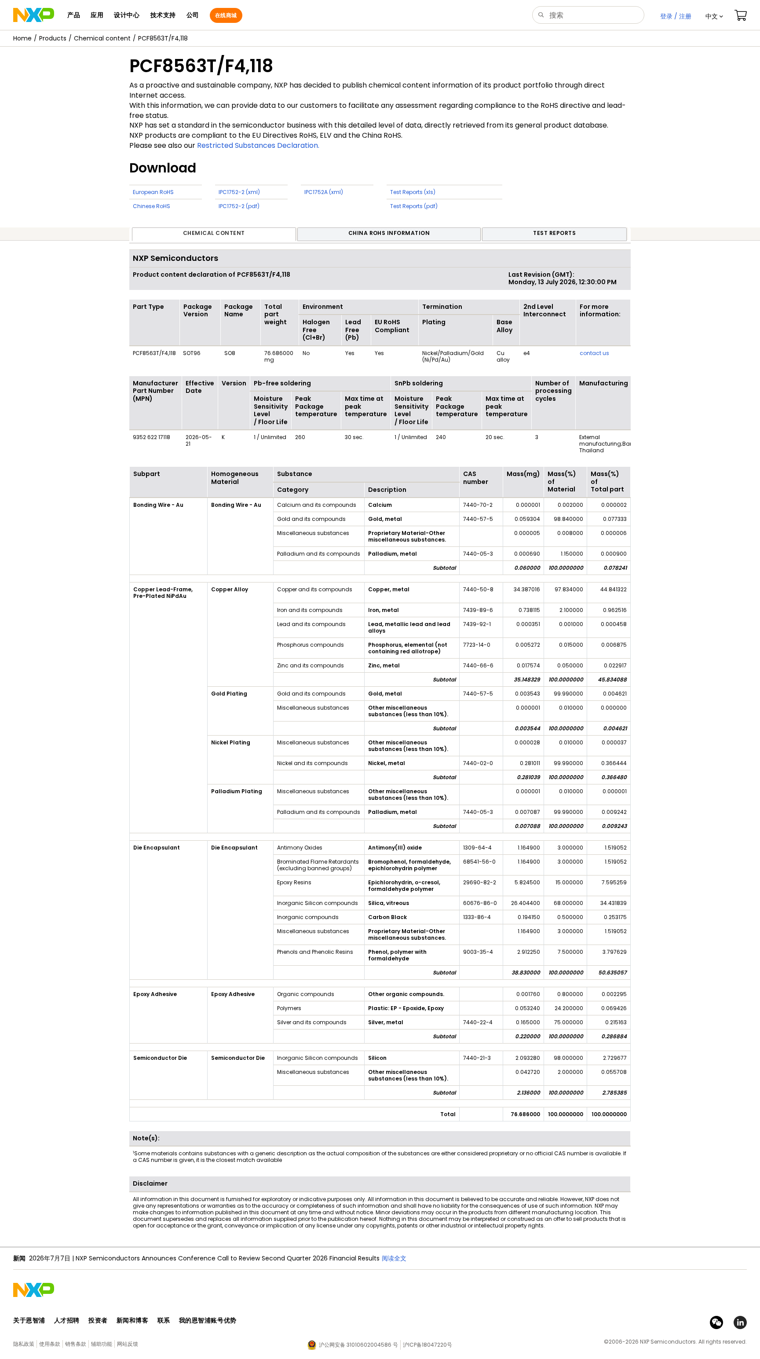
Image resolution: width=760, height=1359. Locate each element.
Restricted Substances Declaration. (258, 145)
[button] (714, 16)
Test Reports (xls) (412, 192)
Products (52, 38)
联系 (163, 1320)
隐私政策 (23, 1344)
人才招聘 (67, 1320)
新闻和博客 (133, 1320)
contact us (594, 353)
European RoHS (153, 192)
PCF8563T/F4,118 (163, 38)
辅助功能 (101, 1344)
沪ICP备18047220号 (427, 1344)
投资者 (98, 1320)
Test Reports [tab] (554, 233)
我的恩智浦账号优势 (208, 1320)
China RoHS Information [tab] (389, 233)
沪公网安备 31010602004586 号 (358, 1344)
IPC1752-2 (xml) (239, 192)
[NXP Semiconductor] (33, 15)
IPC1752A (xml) (323, 192)
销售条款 (75, 1344)
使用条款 (49, 1344)
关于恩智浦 (29, 1320)
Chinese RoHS (151, 206)
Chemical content (102, 38)
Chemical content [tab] (214, 233)
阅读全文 (394, 1258)
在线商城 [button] (226, 15)
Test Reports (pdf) (414, 206)
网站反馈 (127, 1344)
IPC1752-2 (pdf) (239, 206)
